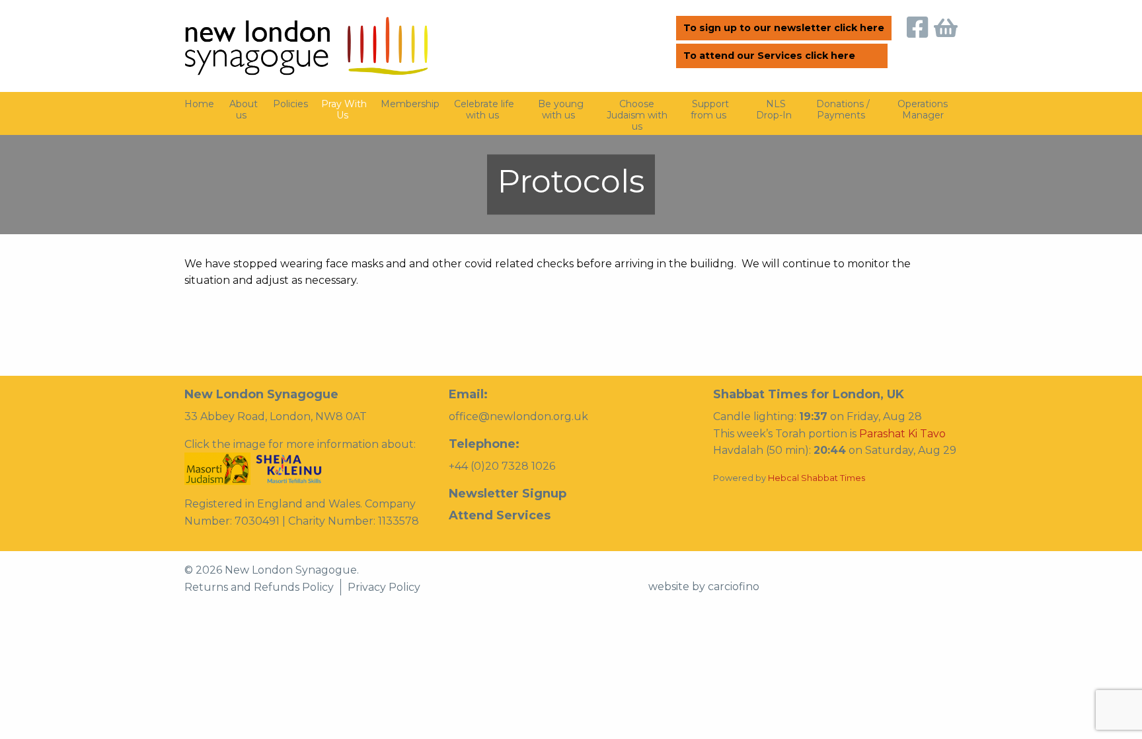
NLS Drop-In (774, 109)
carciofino (733, 586)
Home (199, 104)
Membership (410, 104)
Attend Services (500, 515)
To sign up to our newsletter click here (783, 28)
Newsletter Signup (507, 493)
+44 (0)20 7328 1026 (502, 466)
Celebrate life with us (484, 109)
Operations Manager (922, 109)
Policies (290, 104)
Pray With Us (344, 109)
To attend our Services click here (769, 56)
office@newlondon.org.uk (518, 416)
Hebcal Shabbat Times (816, 478)
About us (243, 109)
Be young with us (561, 109)
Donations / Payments (843, 109)
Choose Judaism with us (637, 115)
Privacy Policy (384, 587)
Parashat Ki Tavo (902, 433)
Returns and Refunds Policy (259, 587)
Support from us (710, 109)
